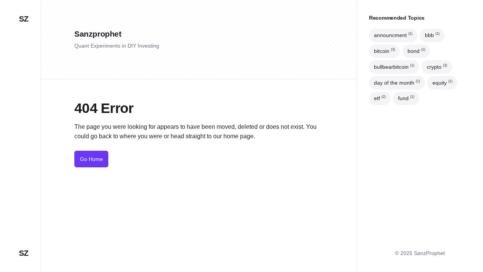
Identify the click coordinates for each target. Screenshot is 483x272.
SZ (24, 18)
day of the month (397, 82)
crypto (437, 66)
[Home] (20, 104)
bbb (432, 35)
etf (380, 98)
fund (406, 98)
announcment (393, 35)
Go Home (91, 159)
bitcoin (384, 51)
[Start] (20, 146)
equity (442, 82)
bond (416, 51)
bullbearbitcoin (394, 66)
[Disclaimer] (20, 168)
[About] (20, 125)
